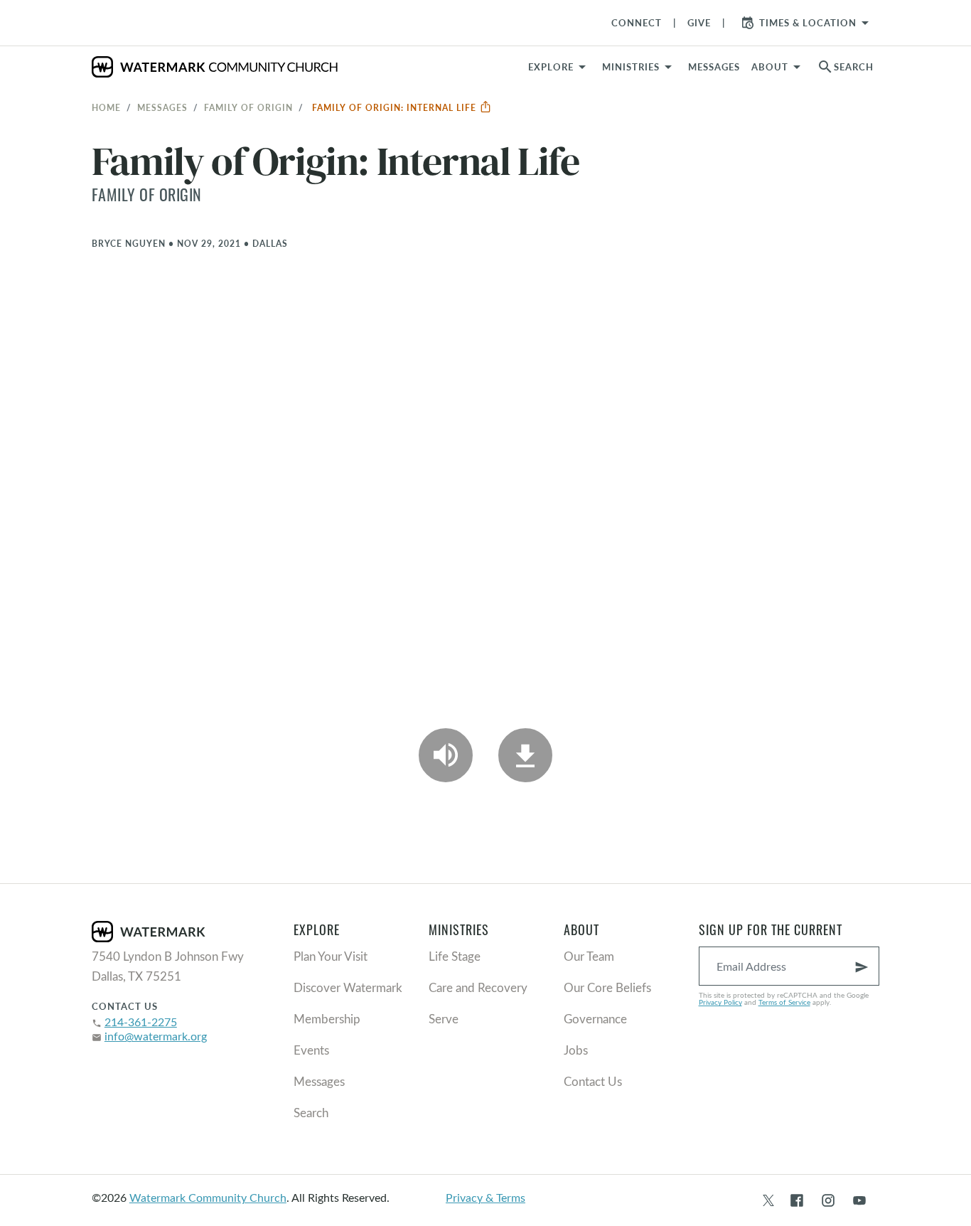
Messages (162, 107)
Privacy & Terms (485, 1197)
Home (106, 107)
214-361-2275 (140, 1021)
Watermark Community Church (207, 1197)
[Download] (525, 755)
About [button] (769, 66)
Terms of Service (784, 1002)
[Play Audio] (446, 755)
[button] (639, 67)
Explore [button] (551, 66)
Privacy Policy (720, 1002)
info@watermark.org (155, 1035)
